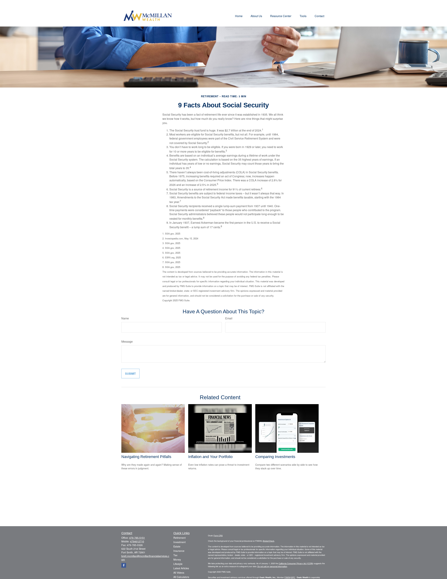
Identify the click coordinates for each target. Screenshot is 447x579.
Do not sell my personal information (272, 566)
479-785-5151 (137, 537)
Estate (176, 546)
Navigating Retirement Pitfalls (146, 457)
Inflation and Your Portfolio (210, 457)
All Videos (178, 572)
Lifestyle (177, 564)
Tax (175, 555)
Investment (179, 542)
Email (228, 318)
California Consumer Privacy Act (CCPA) (296, 563)
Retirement (179, 537)
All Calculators (181, 577)
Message (127, 341)
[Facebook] (123, 565)
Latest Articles (181, 568)
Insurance (178, 550)
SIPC (293, 577)
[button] (239, 15)
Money (177, 559)
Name (125, 318)
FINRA (287, 577)
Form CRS (218, 535)
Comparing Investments (275, 457)
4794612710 (137, 541)
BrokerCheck (268, 540)
